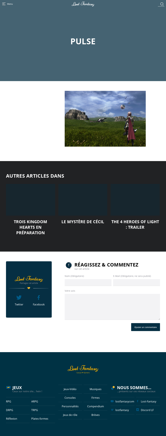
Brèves (95, 415)
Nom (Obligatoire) (74, 276)
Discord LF (147, 410)
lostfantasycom (124, 401)
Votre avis (70, 290)
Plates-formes (39, 418)
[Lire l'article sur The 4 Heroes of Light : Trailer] (135, 200)
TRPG (34, 410)
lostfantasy (122, 410)
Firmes (95, 398)
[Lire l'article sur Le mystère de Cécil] (82, 200)
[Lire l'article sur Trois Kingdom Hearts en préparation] (30, 200)
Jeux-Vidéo (70, 389)
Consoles (70, 398)
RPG (8, 401)
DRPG (9, 410)
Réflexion (11, 418)
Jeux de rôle (70, 415)
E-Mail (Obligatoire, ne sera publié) (132, 276)
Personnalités (70, 406)
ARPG (34, 401)
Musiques (95, 389)
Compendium (95, 406)
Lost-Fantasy (148, 401)
